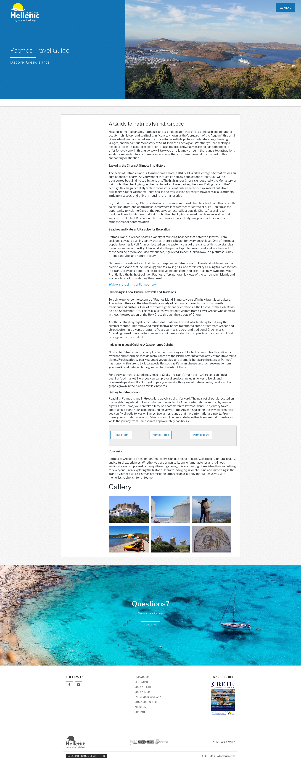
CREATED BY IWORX (224, 742)
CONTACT (140, 712)
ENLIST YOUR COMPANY (148, 697)
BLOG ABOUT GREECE (146, 702)
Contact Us (150, 624)
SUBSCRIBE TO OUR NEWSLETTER (86, 756)
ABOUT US (140, 707)
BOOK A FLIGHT (143, 687)
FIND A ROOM (142, 677)
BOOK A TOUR (142, 692)
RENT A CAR (141, 682)
